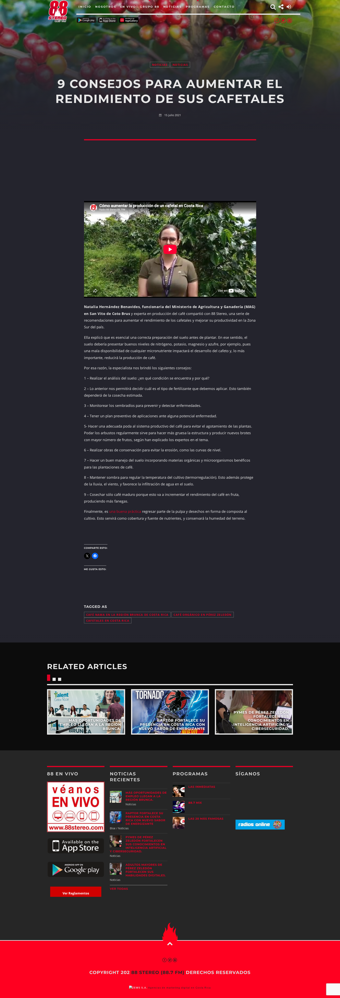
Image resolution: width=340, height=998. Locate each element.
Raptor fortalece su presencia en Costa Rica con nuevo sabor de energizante (145, 818)
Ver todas (119, 889)
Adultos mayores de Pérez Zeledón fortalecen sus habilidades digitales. (146, 870)
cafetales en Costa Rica (107, 620)
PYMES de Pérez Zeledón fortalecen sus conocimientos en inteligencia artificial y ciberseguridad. (138, 844)
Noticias (159, 65)
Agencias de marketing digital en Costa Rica (179, 987)
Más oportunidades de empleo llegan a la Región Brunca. (146, 796)
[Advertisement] (170, 37)
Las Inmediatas (201, 787)
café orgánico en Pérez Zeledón (202, 615)
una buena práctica (125, 511)
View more (86, 712)
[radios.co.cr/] (260, 828)
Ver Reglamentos (76, 893)
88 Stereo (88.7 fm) (157, 972)
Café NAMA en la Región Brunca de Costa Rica (127, 615)
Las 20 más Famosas (206, 818)
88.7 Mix (195, 803)
